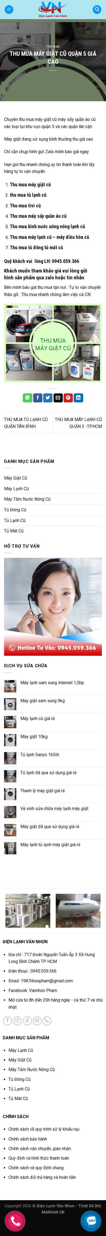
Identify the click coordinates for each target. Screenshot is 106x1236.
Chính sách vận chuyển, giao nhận (39, 1148)
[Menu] (9, 9)
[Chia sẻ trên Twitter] (47, 398)
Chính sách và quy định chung (36, 1167)
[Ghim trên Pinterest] (68, 398)
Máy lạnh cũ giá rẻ (37, 718)
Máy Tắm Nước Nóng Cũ (27, 499)
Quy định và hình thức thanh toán (38, 1158)
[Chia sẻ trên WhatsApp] (27, 398)
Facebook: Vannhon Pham (33, 990)
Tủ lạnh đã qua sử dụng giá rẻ (48, 772)
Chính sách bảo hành (27, 1139)
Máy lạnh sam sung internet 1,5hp (52, 682)
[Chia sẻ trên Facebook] (37, 398)
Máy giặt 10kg (34, 736)
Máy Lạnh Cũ (16, 488)
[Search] (97, 9)
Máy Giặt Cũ (15, 478)
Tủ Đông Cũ (15, 509)
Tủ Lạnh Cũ (15, 520)
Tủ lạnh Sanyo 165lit (39, 754)
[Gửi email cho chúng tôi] (37, 1020)
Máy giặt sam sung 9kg (42, 700)
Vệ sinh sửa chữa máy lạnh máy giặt (54, 808)
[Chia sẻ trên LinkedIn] (78, 398)
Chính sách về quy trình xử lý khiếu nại (43, 1129)
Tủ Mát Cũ (14, 530)
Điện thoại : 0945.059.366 (32, 971)
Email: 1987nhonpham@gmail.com (40, 980)
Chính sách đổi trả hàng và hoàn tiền (42, 1177)
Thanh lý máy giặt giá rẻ (42, 790)
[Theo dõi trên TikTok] (27, 1020)
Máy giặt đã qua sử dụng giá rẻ (49, 826)
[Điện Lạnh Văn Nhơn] (53, 9)
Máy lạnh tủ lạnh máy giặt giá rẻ (50, 844)
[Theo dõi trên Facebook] (7, 1020)
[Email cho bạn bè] (58, 398)
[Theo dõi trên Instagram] (17, 1020)
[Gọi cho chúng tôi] (46, 1020)
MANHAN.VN (53, 1212)
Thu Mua (53, 46)
